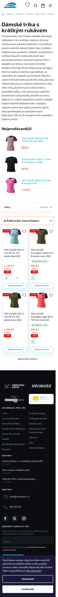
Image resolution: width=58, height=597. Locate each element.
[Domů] (3, 14)
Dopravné (6, 449)
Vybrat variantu (15, 285)
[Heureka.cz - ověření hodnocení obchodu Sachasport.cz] (41, 399)
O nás (4, 413)
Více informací (33, 571)
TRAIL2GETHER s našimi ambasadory (18, 479)
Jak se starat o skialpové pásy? (16, 470)
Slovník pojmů (35, 423)
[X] (14, 518)
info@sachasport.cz (20, 496)
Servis (31, 442)
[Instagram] (24, 518)
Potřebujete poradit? (38, 418)
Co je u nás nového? (11, 418)
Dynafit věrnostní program (13, 444)
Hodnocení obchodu (11, 434)
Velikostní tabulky (36, 448)
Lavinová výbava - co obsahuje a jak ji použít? (22, 461)
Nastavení (28, 579)
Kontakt (5, 439)
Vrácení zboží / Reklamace (13, 428)
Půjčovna (33, 437)
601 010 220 (15, 507)
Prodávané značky (37, 413)
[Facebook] (5, 518)
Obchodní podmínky (11, 423)
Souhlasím (28, 589)
